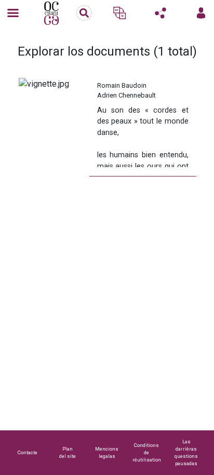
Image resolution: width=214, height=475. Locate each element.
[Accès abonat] (201, 13)
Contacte (27, 452)
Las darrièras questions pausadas (186, 452)
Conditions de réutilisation (146, 452)
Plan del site (67, 452)
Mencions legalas (106, 452)
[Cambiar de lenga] (119, 13)
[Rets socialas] (160, 13)
